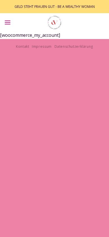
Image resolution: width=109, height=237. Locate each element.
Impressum (42, 46)
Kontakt (22, 46)
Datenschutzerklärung (73, 46)
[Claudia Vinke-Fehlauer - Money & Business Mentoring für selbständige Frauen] (54, 22)
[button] (7, 22)
